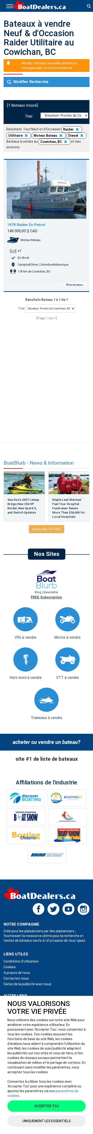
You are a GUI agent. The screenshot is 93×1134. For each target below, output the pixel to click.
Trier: (30, 116)
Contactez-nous (16, 978)
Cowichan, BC (51, 142)
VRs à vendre (25, 637)
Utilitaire (15, 135)
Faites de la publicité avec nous (27, 984)
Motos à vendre (67, 637)
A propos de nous (17, 973)
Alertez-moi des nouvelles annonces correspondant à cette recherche (49, 65)
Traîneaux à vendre (46, 718)
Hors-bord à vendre (26, 677)
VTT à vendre (67, 677)
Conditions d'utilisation (21, 961)
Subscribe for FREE (46, 529)
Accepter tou (46, 1106)
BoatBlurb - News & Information (39, 463)
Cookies (10, 967)
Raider (68, 129)
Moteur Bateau (46, 135)
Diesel (73, 135)
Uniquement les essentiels (46, 1121)
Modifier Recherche (30, 81)
